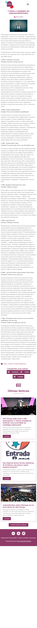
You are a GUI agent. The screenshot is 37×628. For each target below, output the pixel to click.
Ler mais (6, 436)
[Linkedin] (23, 533)
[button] (27, 4)
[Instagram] (13, 533)
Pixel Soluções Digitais (24, 541)
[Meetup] (18, 533)
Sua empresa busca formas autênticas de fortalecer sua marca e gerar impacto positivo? (18, 465)
